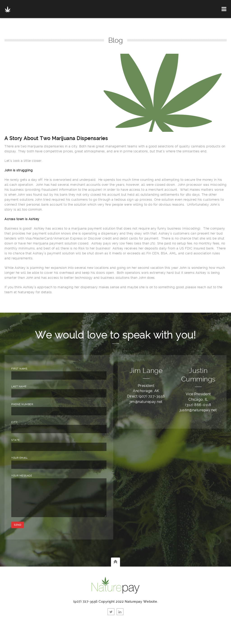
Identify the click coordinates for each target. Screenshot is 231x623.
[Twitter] (111, 611)
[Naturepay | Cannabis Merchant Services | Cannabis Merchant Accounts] (8, 9)
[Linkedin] (120, 611)
